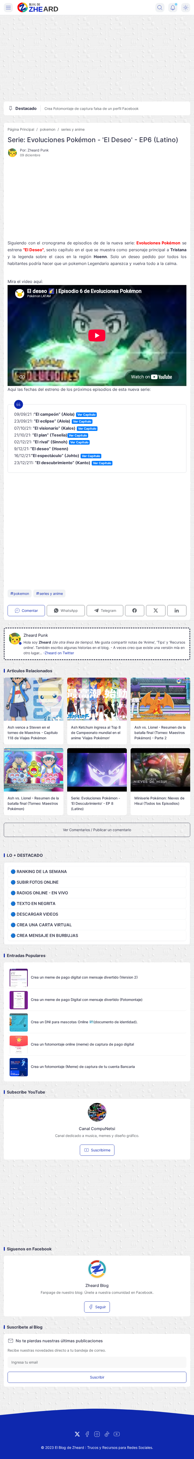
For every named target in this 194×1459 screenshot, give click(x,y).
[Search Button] (159, 7)
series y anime (73, 129)
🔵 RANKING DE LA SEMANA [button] (39, 871)
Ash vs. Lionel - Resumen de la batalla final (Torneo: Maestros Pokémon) (33, 803)
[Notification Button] (172, 7)
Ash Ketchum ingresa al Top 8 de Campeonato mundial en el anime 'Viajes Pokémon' (96, 732)
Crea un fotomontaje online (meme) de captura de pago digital (82, 1044)
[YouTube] (117, 1434)
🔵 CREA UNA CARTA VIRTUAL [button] (41, 924)
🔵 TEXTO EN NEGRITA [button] (33, 903)
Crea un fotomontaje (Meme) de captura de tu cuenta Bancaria (83, 1066)
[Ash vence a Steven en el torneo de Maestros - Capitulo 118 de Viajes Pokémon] (33, 699)
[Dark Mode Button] (185, 7)
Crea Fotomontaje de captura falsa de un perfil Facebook (91, 108)
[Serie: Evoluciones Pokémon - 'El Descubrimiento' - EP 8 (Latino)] (97, 770)
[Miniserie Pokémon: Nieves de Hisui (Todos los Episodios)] (160, 770)
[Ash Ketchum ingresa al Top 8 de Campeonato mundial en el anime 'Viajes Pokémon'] (97, 699)
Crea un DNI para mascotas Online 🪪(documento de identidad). (84, 1022)
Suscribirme (100, 1150)
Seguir (100, 1307)
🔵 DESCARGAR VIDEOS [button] (34, 914)
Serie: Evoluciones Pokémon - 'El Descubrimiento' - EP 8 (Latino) (95, 803)
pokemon (47, 129)
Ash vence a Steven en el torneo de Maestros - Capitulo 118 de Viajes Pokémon (33, 732)
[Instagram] (97, 1434)
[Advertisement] (97, 58)
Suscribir (97, 1377)
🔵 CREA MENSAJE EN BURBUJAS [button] (44, 935)
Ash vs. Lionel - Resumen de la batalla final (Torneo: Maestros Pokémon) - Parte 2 (160, 732)
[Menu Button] (8, 7)
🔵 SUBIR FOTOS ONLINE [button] (35, 882)
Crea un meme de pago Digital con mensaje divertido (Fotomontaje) (86, 999)
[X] (77, 1434)
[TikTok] (107, 1434)
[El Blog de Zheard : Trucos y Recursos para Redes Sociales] (38, 8)
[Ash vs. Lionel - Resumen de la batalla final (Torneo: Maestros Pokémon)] (33, 770)
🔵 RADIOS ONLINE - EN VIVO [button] (39, 892)
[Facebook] (87, 1434)
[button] (66, 610)
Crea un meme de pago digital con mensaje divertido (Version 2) (84, 977)
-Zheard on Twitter (58, 653)
